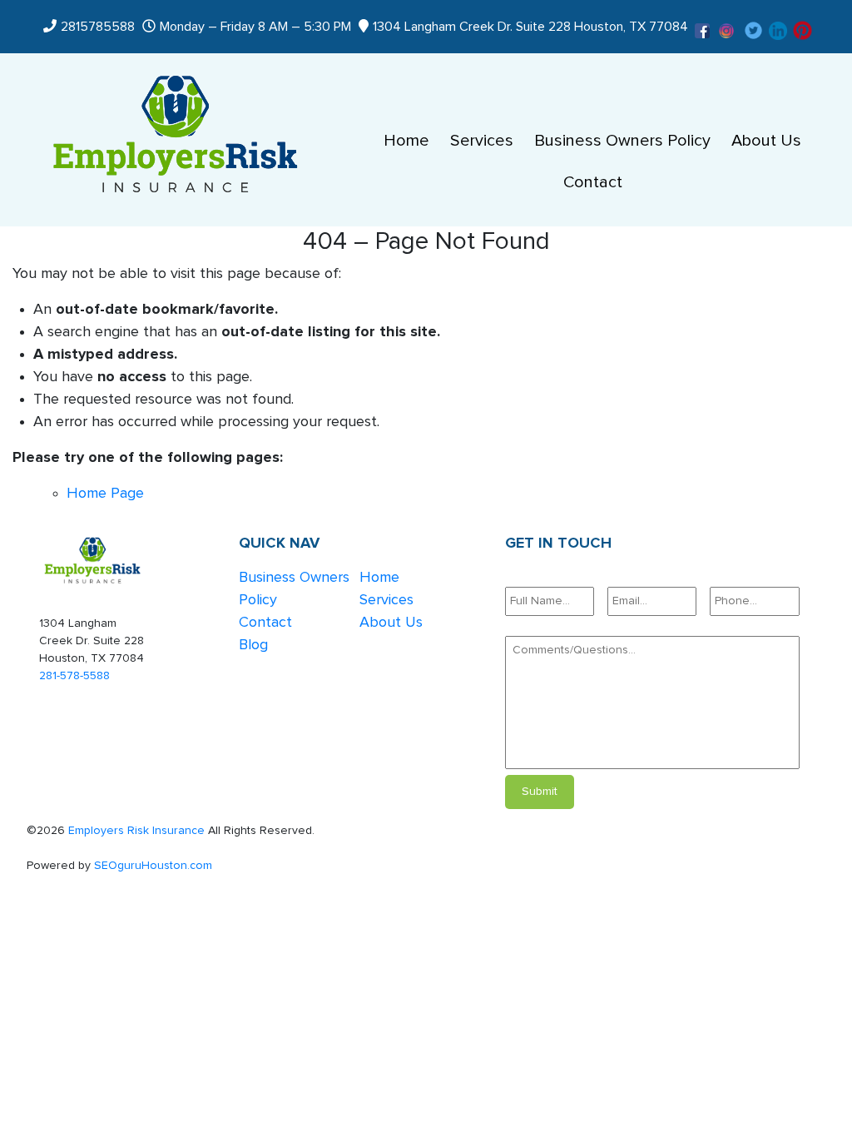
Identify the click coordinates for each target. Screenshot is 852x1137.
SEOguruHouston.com (153, 865)
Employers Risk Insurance (136, 831)
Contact (592, 182)
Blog (253, 645)
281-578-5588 (74, 676)
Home (406, 140)
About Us (766, 140)
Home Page (105, 493)
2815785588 (98, 26)
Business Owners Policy (622, 140)
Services (481, 140)
